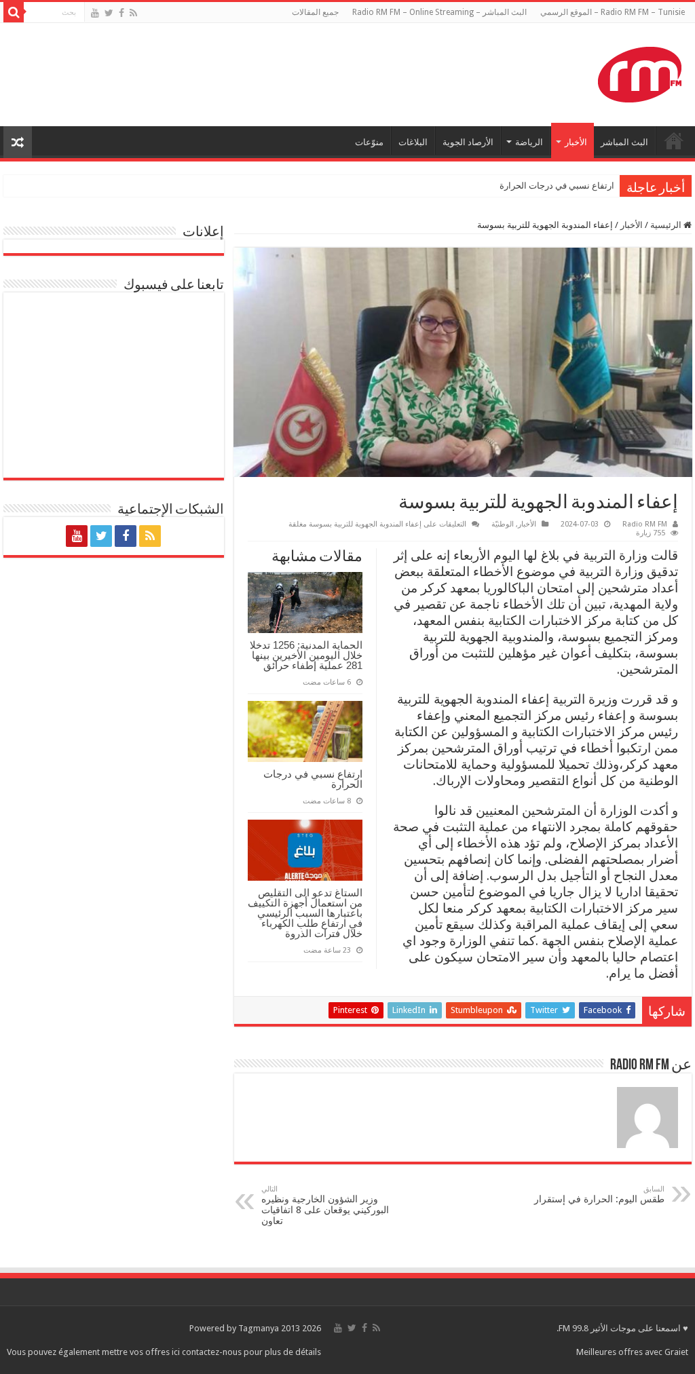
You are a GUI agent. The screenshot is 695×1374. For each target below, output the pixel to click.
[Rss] (133, 13)
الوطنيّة (502, 524)
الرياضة (529, 142)
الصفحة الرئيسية (674, 140)
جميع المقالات (315, 12)
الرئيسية (666, 225)
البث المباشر (624, 142)
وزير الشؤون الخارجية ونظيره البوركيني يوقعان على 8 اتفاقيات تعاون (325, 1205)
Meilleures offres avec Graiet (632, 1352)
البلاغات (413, 142)
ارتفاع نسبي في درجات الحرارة (557, 185)
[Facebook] (121, 13)
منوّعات (369, 142)
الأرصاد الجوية (468, 142)
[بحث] (13, 12)
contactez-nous (213, 1352)
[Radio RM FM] (639, 72)
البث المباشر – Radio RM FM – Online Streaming (439, 12)
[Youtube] (95, 13)
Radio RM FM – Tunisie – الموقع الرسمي (612, 12)
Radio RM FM (644, 524)
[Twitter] (109, 13)
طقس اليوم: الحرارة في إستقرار (599, 1194)
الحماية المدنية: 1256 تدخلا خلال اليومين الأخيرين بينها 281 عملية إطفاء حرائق (306, 655)
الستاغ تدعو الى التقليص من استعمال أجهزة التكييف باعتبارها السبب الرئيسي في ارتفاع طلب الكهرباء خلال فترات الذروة (305, 913)
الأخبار (576, 142)
